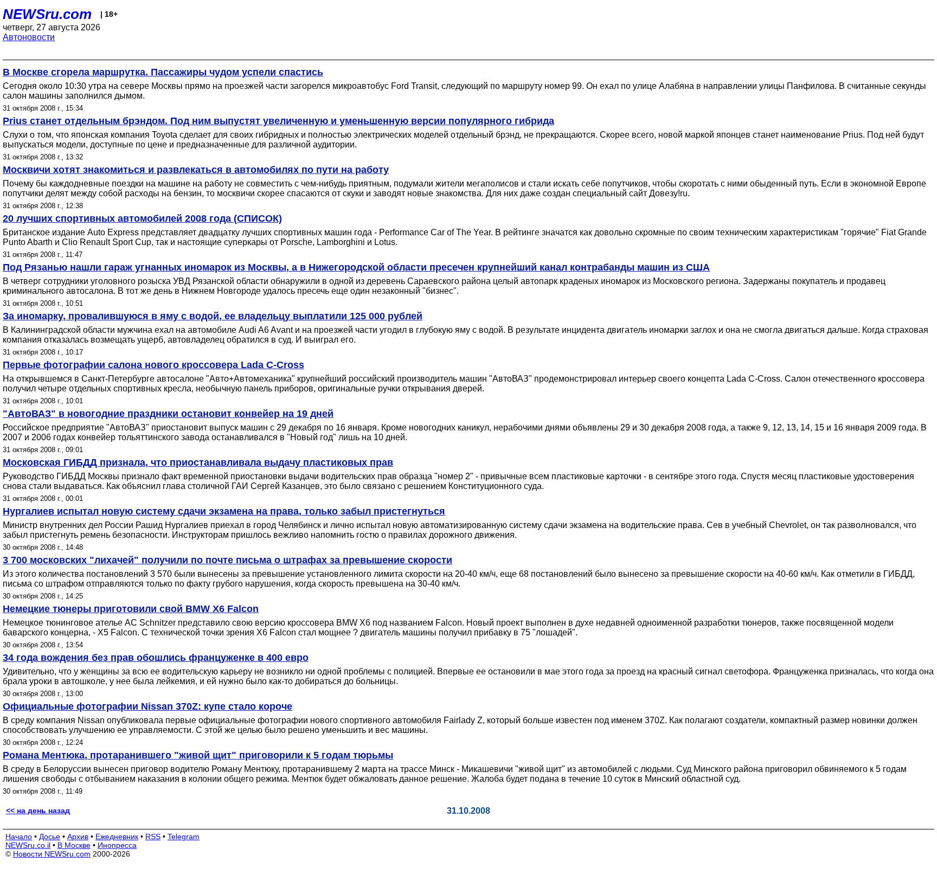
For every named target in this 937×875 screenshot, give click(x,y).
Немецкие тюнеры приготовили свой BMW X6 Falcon (131, 608)
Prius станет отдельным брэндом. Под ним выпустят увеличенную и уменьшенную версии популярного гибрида (278, 120)
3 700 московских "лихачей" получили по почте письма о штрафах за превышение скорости (227, 560)
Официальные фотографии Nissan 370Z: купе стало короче (147, 706)
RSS (153, 836)
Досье (49, 836)
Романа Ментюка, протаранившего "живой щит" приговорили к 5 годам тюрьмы (198, 755)
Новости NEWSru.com (52, 854)
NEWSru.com (47, 14)
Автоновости (29, 37)
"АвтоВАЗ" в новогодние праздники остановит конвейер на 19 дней (168, 413)
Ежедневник (116, 836)
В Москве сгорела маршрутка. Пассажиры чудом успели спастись (163, 72)
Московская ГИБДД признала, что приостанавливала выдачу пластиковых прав (198, 462)
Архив (77, 836)
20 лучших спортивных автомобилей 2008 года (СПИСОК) (142, 218)
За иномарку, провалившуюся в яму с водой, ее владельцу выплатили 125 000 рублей (212, 316)
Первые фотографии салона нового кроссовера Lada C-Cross (153, 364)
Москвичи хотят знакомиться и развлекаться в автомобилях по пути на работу (196, 169)
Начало (18, 836)
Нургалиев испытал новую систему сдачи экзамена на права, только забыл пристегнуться (224, 511)
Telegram (184, 836)
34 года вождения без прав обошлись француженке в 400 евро (156, 657)
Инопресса (117, 845)
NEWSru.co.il (27, 845)
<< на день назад (38, 810)
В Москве (74, 845)
